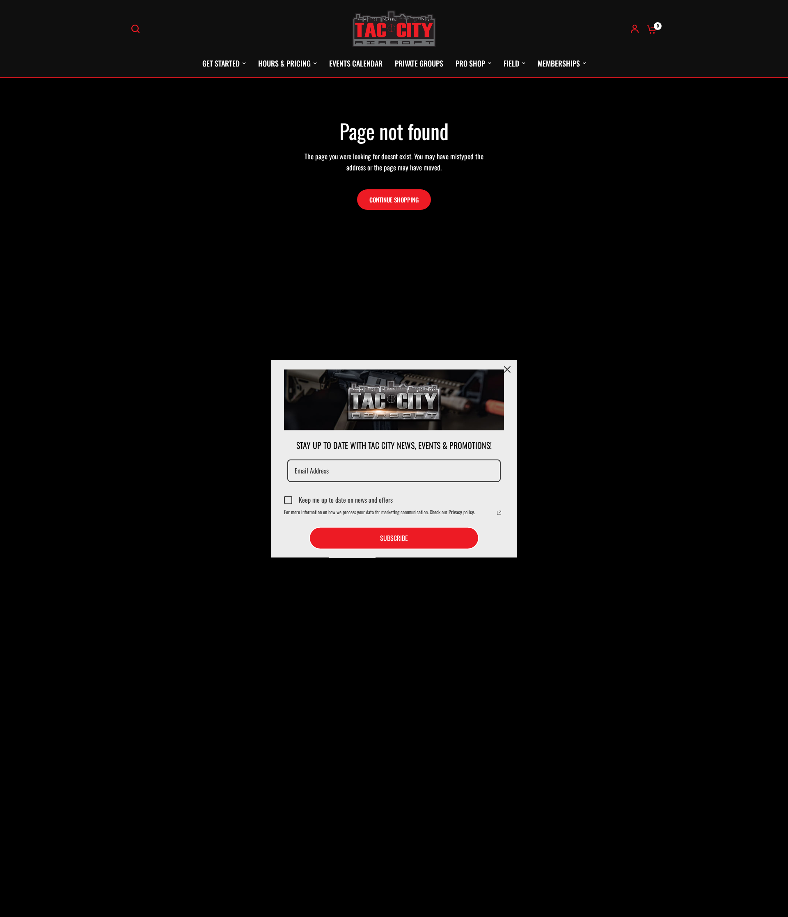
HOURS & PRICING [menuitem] (284, 63)
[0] (650, 28)
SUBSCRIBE (394, 538)
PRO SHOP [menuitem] (470, 63)
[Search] (137, 29)
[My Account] (635, 28)
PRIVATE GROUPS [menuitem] (419, 63)
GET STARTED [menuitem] (221, 63)
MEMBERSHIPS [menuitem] (559, 63)
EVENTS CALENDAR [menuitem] (356, 63)
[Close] (507, 369)
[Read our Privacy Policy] (499, 513)
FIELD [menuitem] (511, 63)
